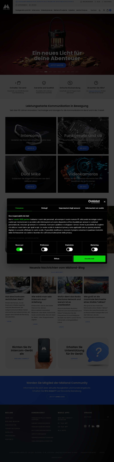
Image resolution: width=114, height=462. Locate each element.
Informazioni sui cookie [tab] (94, 208)
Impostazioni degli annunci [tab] (69, 208)
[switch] (44, 249)
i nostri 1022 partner (21, 219)
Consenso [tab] (19, 208)
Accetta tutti (89, 259)
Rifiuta (56, 259)
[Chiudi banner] (104, 201)
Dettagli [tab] (44, 208)
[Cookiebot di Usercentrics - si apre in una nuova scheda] (90, 201)
